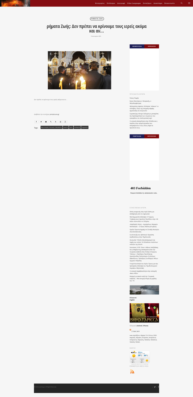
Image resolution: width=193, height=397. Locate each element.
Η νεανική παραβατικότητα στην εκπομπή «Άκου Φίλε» (143, 272)
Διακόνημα (158, 3)
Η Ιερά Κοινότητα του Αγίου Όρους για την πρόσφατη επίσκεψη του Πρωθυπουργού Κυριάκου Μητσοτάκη (144, 266)
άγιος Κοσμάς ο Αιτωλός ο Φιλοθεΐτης (51, 127)
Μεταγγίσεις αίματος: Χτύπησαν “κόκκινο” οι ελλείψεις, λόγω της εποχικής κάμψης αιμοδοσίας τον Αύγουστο (144, 108)
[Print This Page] (61, 122)
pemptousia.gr (54, 114)
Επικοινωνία (169, 3)
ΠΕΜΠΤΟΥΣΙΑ (137, 46)
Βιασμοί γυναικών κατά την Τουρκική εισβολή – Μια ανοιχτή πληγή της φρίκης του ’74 (143, 278)
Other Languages (134, 3)
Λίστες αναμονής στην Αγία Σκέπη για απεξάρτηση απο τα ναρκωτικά (142, 213)
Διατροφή (121, 3)
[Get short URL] (51, 122)
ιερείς (71, 127)
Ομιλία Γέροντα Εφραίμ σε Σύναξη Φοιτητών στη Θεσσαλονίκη (144, 231)
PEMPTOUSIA (137, 136)
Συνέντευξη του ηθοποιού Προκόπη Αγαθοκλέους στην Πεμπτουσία (142, 236)
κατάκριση (77, 127)
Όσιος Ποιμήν (134, 98)
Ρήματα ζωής (97, 19)
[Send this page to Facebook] (36, 122)
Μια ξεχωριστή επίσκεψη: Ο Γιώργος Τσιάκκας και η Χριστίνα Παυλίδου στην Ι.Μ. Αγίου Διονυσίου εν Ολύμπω (144, 219)
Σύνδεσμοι (111, 3)
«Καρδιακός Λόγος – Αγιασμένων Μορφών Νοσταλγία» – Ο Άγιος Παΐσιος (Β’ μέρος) (144, 225)
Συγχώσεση (85, 127)
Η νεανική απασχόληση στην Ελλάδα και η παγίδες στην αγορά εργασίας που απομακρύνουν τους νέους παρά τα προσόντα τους (143, 124)
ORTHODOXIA (151, 136)
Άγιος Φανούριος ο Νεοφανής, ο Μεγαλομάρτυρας (140, 102)
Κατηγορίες (100, 3)
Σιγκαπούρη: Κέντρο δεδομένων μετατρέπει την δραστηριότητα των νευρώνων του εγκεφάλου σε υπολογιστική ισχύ (144, 116)
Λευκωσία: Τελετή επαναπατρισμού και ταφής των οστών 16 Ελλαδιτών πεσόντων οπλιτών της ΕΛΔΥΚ (144, 242)
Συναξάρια (147, 3)
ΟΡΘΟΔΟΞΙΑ (152, 46)
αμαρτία (66, 127)
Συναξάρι (136, 331)
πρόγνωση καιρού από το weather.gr (139, 364)
